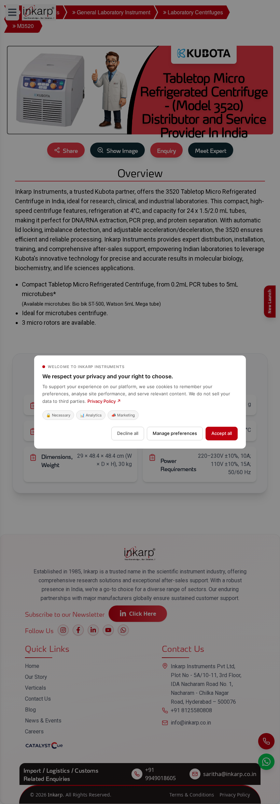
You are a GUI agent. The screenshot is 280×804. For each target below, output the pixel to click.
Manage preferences (175, 433)
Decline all (127, 433)
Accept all (221, 433)
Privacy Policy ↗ (104, 401)
